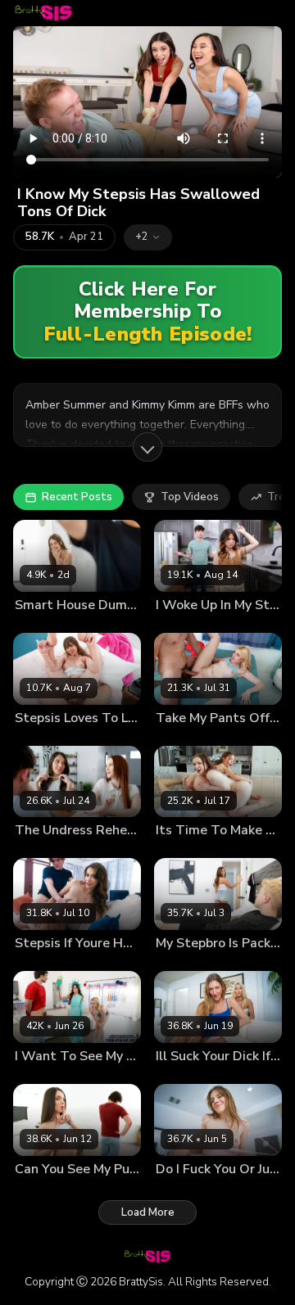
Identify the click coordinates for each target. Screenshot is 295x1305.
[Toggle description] (147, 447)
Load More (148, 1212)
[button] (148, 237)
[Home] (43, 13)
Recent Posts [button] (77, 497)
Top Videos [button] (190, 497)
